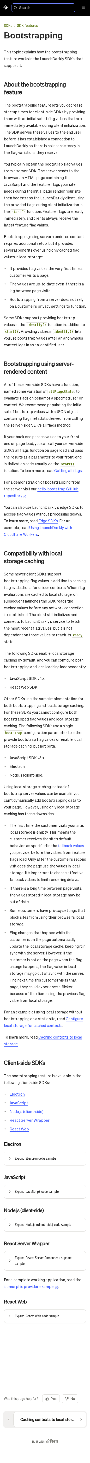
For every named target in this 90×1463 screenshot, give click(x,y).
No (73, 1398)
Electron (17, 1094)
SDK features (27, 25)
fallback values (71, 845)
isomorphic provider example (29, 1286)
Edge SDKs (48, 520)
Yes (54, 1398)
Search (24, 7)
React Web (19, 1128)
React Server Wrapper (30, 1120)
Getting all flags (68, 470)
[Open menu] (83, 7)
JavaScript (19, 1102)
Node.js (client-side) (26, 1111)
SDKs (8, 25)
